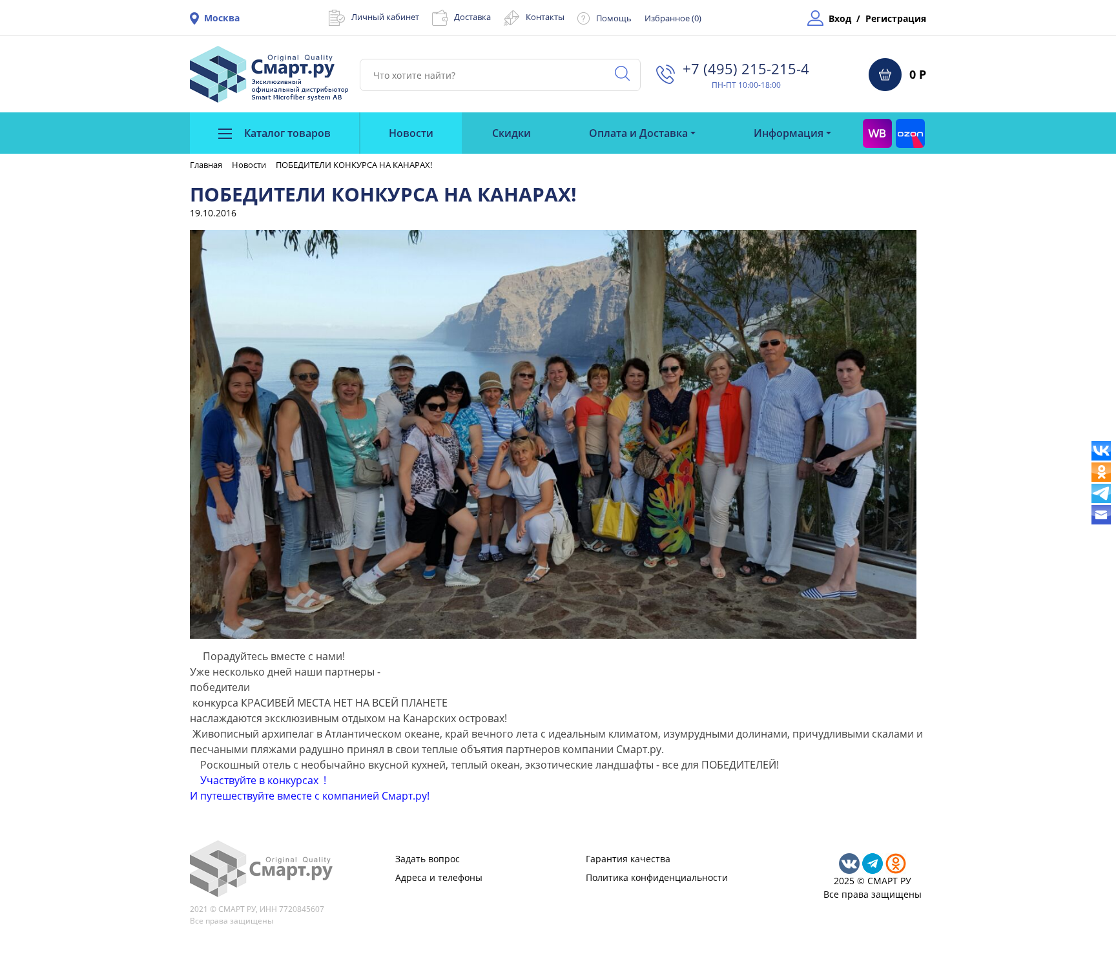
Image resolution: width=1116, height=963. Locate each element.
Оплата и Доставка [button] (638, 133)
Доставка (472, 17)
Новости (411, 133)
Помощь (614, 18)
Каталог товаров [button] (286, 133)
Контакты (545, 17)
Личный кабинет (385, 17)
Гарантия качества (628, 859)
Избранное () (673, 18)
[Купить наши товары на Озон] (910, 133)
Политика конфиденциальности (657, 877)
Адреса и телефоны (438, 877)
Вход (840, 18)
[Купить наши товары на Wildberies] (877, 133)
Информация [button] (788, 133)
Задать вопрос (427, 859)
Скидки (511, 133)
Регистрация (895, 18)
